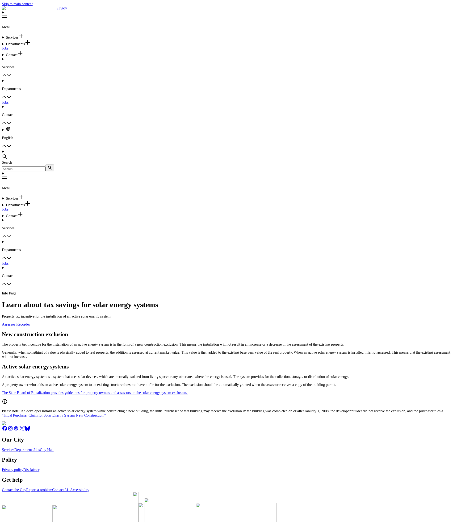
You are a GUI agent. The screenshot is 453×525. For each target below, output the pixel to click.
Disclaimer (31, 470)
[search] (50, 168)
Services (8, 450)
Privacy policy (12, 470)
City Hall (47, 450)
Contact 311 (61, 490)
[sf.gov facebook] (5, 430)
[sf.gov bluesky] (27, 430)
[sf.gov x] (22, 430)
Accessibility (79, 490)
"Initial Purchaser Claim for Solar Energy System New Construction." (54, 415)
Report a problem (39, 490)
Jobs (5, 48)
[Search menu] (226, 154)
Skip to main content (17, 4)
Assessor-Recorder (16, 324)
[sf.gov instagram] (10, 430)
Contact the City (14, 490)
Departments (23, 450)
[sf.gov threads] (16, 430)
